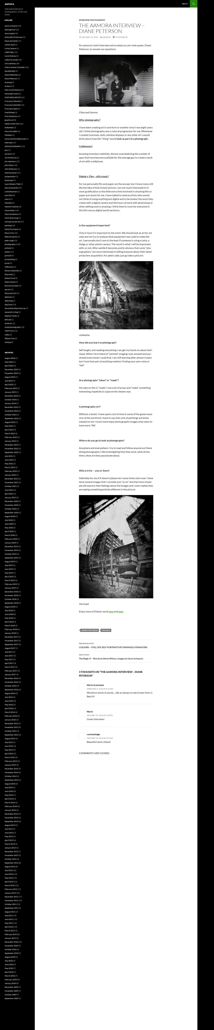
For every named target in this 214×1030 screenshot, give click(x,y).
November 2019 (11, 550)
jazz (6, 150)
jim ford (8, 154)
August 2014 (10, 784)
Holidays (8, 135)
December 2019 (11, 546)
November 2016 (11, 682)
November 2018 (11, 595)
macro (7, 199)
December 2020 (11, 501)
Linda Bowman (11, 191)
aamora (9, 3)
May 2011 (9, 923)
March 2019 (10, 580)
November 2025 (11, 373)
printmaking (10, 259)
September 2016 (11, 689)
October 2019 (10, 554)
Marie (90, 711)
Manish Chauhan (12, 206)
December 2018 (11, 591)
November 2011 (11, 900)
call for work (10, 44)
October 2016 (10, 686)
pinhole (8, 248)
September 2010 (11, 953)
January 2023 (10, 441)
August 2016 (10, 693)
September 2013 (11, 821)
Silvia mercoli (10, 293)
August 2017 (10, 648)
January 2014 (10, 810)
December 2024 (11, 396)
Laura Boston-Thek (12, 184)
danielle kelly (10, 71)
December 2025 (11, 369)
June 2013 (9, 833)
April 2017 (9, 663)
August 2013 (10, 825)
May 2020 (9, 527)
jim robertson (10, 161)
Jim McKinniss (10, 157)
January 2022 (10, 475)
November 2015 (11, 727)
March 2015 (10, 757)
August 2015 (10, 738)
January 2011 (10, 938)
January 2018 (10, 633)
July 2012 (9, 870)
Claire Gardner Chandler (15, 67)
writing (7, 342)
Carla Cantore (10, 48)
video (7, 334)
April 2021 (9, 494)
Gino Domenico (11, 116)
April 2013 (9, 840)
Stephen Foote (11, 316)
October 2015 (10, 731)
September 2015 (11, 735)
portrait (8, 255)
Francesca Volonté (12, 101)
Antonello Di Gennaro (14, 37)
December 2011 (11, 897)
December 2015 (11, 723)
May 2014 (9, 795)
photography (97, 20)
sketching (9, 301)
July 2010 (9, 961)
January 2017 (10, 674)
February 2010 (11, 979)
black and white (11, 41)
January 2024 (10, 403)
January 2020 (10, 543)
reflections (9, 267)
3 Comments (121, 37)
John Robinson (11, 169)
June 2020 (9, 524)
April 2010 (9, 972)
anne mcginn (10, 33)
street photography (13, 327)
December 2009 (11, 987)
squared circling (11, 312)
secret (7, 289)
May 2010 (9, 968)
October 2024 (10, 399)
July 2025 (9, 381)
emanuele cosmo (11, 93)
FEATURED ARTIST (13, 97)
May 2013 (9, 836)
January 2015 (10, 765)
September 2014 (11, 780)
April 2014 (9, 799)
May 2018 (9, 618)
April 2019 (9, 576)
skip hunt (8, 304)
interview (84, 20)
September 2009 (11, 998)
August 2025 (10, 377)
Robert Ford (10, 278)
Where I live (9, 338)
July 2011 (9, 915)
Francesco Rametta (13, 105)
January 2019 (10, 588)
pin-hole (106, 630)
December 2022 (11, 445)
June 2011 (9, 919)
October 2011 (10, 904)
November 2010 (11, 945)
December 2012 (11, 851)
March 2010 (10, 976)
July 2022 (9, 456)
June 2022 (9, 460)
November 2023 (11, 411)
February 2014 (11, 806)
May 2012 (9, 878)
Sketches (8, 297)
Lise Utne (8, 195)
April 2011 (9, 927)
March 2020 (10, 535)
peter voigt (9, 240)
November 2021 (11, 482)
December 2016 (11, 678)
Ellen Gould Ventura (13, 90)
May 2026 (9, 362)
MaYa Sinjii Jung (11, 218)
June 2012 (9, 874)
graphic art (9, 120)
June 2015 (9, 746)
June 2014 (9, 791)
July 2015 (9, 742)
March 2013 (10, 844)
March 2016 (10, 712)
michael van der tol (12, 221)
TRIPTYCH (9, 331)
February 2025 (11, 388)
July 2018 (9, 610)
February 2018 (11, 629)
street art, (9, 323)
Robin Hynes (10, 282)
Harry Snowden (11, 131)
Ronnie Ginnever (12, 285)
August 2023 (10, 422)
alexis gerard (10, 29)
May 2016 (9, 704)
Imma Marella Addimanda (15, 139)
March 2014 (10, 802)
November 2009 (11, 991)
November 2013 (11, 817)
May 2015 (9, 750)
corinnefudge (93, 734)
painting (8, 225)
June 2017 (9, 655)
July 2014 (9, 787)
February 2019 (11, 584)
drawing (8, 82)
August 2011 (10, 912)
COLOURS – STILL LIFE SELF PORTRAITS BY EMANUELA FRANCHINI (113, 645)
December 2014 (11, 768)
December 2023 (11, 407)
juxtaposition (10, 176)
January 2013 (10, 848)
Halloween (9, 127)
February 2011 (11, 934)
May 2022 (9, 463)
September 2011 (11, 908)
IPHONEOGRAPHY (13, 146)
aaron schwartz (11, 26)
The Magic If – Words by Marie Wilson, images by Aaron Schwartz (111, 657)
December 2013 (11, 814)
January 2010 (10, 983)
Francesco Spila (11, 108)
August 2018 (10, 607)
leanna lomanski (11, 188)
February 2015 (11, 761)
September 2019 (11, 558)
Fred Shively (10, 112)
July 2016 (9, 697)
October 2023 (10, 414)
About (185, 4)
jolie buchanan (11, 173)
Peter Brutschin (11, 237)
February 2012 (11, 889)
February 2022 (11, 471)
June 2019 (9, 569)
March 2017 (10, 667)
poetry (7, 252)
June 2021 (9, 490)
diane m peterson (90, 630)
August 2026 (10, 358)
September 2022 (11, 452)
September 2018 (11, 603)
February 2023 (11, 437)
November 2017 (11, 640)
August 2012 (10, 866)
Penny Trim (9, 233)
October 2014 (10, 776)
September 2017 (11, 644)
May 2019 (9, 573)
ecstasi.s (8, 86)
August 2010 (10, 957)
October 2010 (10, 949)
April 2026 (9, 366)
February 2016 (11, 716)
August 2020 (10, 516)
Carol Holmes (10, 56)
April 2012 (9, 881)
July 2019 (9, 565)
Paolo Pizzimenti (11, 229)
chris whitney (10, 63)
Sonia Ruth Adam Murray (15, 308)
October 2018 (10, 599)
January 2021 (10, 497)
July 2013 (9, 829)
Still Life (8, 319)
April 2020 (9, 531)
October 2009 (10, 994)
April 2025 (9, 384)
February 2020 (11, 539)
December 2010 (11, 942)
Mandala (8, 203)
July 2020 (9, 520)
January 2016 (10, 720)
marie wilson (10, 210)
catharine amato (11, 60)
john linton (9, 165)
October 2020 (10, 509)
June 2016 (9, 701)
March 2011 (10, 930)
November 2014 (11, 772)
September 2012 (11, 863)
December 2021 (11, 478)
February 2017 (11, 671)
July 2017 (9, 652)
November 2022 (11, 448)
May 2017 (9, 659)
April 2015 (9, 753)
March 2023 (10, 433)
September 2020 (11, 512)
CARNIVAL (9, 52)
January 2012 (10, 893)
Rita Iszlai (9, 274)
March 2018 (10, 625)
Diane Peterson (11, 78)
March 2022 (10, 467)
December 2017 (11, 637)
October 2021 (10, 486)
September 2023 (11, 418)
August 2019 (10, 561)
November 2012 (11, 855)
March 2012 (10, 885)
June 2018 (9, 614)
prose (7, 263)
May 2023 (9, 426)
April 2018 (9, 622)
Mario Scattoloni (95, 685)
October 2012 (10, 859)
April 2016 (9, 708)
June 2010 (9, 964)
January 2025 (10, 392)
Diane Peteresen (11, 75)
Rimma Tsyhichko (12, 270)
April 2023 (9, 430)
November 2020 (11, 505)
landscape (9, 180)
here (111, 611)
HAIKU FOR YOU (12, 124)
